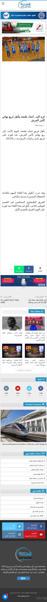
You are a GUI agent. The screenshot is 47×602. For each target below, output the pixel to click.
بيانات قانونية (39, 502)
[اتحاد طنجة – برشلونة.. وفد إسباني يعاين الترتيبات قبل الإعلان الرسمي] (12, 351)
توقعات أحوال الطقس (37, 469)
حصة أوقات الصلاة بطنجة (36, 461)
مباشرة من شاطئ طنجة (36, 478)
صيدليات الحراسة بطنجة (36, 465)
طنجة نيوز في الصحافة (36, 507)
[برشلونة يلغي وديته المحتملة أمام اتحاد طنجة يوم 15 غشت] (35, 351)
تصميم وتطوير (25, 596)
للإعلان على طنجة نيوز (36, 516)
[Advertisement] (23, 87)
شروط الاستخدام (38, 498)
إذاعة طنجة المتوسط (37, 483)
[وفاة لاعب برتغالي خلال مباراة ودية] (12, 324)
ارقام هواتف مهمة (38, 474)
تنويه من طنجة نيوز (38, 511)
